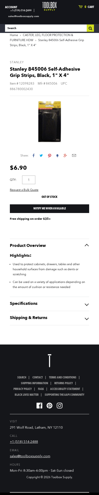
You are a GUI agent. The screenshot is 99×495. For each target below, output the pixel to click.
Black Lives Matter (26, 395)
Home (14, 35)
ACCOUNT (11, 7)
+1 (65, 155)
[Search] (90, 28)
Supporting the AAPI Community (64, 395)
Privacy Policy (22, 389)
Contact (37, 377)
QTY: (13, 180)
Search (21, 377)
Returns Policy (63, 383)
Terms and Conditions (62, 377)
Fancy (57, 155)
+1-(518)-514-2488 (20, 10)
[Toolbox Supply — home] (49, 6)
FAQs (41, 389)
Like (33, 155)
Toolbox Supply (61, 477)
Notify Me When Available (49, 208)
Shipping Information (34, 383)
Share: (24, 155)
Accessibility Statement (65, 389)
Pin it (49, 155)
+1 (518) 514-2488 (24, 442)
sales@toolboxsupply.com (23, 16)
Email (74, 155)
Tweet (41, 155)
